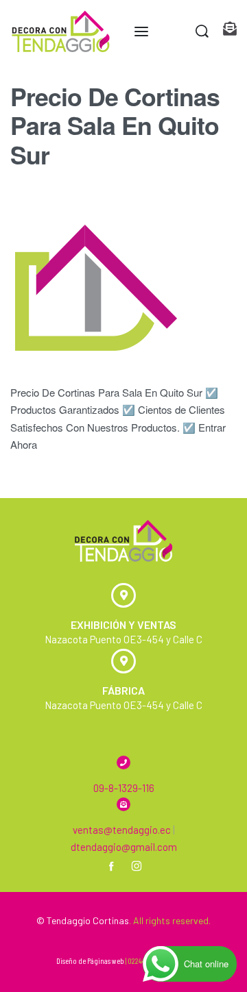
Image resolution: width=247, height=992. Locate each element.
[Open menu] (141, 31)
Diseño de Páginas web (90, 960)
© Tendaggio (63, 920)
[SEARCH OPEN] (202, 31)
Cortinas (111, 920)
